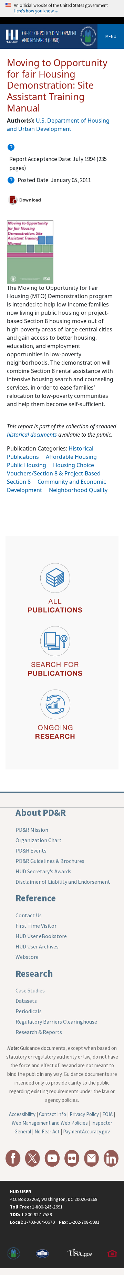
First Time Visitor (36, 925)
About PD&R (41, 812)
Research (34, 973)
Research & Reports (39, 1031)
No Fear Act (47, 1131)
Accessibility (22, 1114)
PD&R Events (31, 850)
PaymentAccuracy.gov (86, 1131)
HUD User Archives (37, 946)
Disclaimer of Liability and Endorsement (63, 881)
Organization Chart (39, 840)
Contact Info (52, 1114)
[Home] (51, 36)
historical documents (32, 434)
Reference (36, 898)
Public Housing (26, 465)
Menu (110, 36)
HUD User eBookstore (41, 936)
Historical (81, 448)
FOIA (107, 1114)
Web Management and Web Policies (50, 1123)
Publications (23, 457)
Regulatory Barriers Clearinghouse (56, 1021)
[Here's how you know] (62, 8)
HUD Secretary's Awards (43, 871)
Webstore (27, 956)
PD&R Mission (32, 829)
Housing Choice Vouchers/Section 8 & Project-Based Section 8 (54, 473)
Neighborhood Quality (78, 490)
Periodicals (29, 1011)
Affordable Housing (71, 457)
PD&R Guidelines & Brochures (50, 860)
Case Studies (30, 990)
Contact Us (29, 915)
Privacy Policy (84, 1114)
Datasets (26, 1000)
